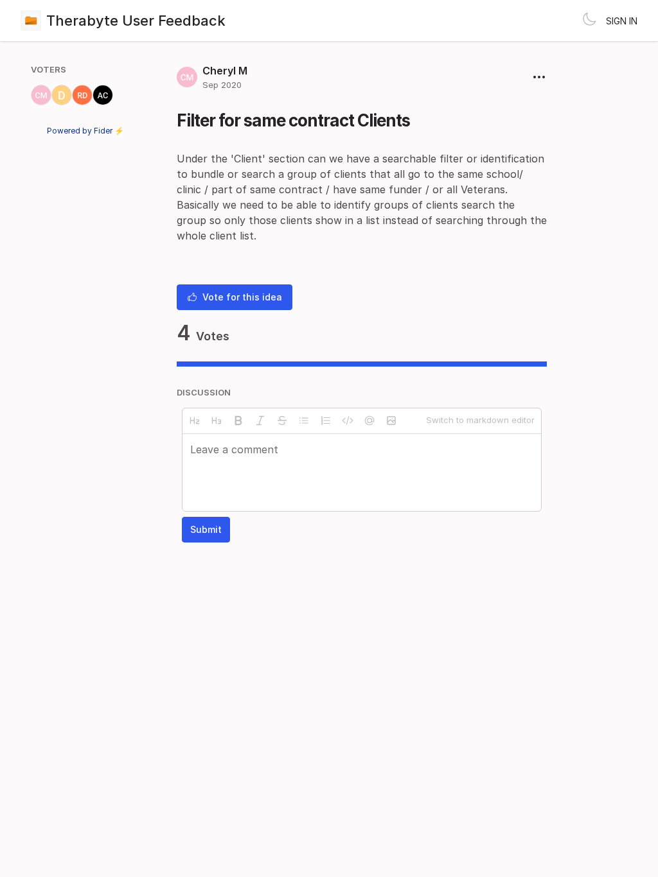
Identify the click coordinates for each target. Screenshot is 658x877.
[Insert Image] (391, 420)
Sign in (621, 20)
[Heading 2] (194, 420)
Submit (206, 529)
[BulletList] (304, 420)
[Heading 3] (216, 420)
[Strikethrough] (282, 420)
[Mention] (369, 420)
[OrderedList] (325, 420)
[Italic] (260, 420)
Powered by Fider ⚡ (85, 130)
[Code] (347, 420)
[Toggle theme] (589, 20)
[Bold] (238, 420)
